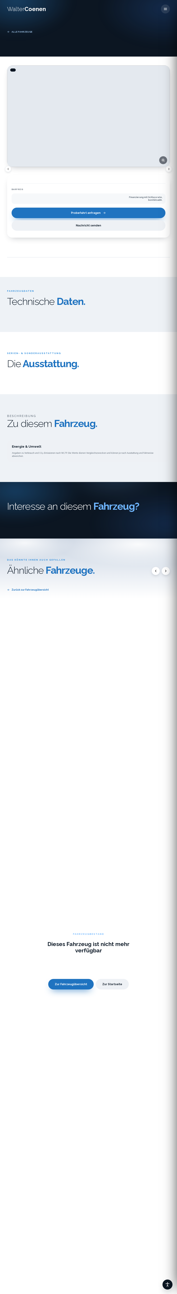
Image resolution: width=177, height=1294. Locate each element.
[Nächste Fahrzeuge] (166, 571)
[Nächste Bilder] (169, 169)
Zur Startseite (112, 984)
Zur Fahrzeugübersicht (71, 984)
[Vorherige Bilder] (8, 169)
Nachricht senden (88, 225)
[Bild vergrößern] (163, 160)
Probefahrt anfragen (86, 213)
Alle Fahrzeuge (22, 32)
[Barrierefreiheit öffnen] (167, 1285)
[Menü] (165, 8)
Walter (26, 9)
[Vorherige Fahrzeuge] (156, 571)
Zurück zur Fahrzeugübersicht (30, 589)
